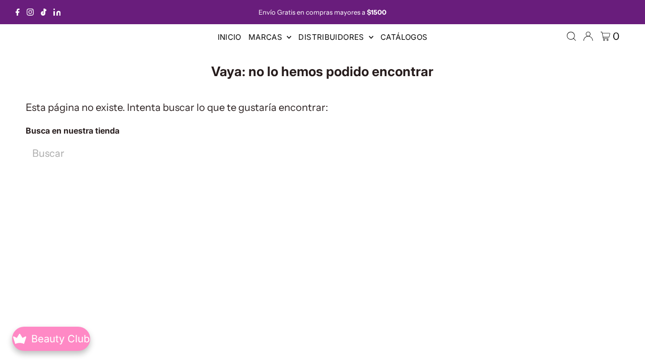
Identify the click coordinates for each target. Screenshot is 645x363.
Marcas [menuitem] (266, 37)
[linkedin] (57, 12)
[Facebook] (17, 12)
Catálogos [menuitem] (403, 37)
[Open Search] (571, 36)
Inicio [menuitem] (229, 37)
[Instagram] (30, 12)
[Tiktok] (43, 12)
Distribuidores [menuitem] (332, 37)
